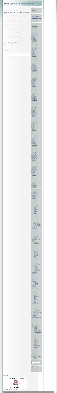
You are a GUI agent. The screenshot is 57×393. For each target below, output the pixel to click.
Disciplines (33, 204)
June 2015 (33, 83)
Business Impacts (37, 329)
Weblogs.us (12, 392)
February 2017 (34, 65)
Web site (35, 358)
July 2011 (33, 126)
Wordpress (33, 370)
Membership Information (35, 17)
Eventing (35, 208)
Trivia (34, 352)
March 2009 (34, 152)
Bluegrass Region (36, 243)
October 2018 (34, 49)
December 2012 (34, 110)
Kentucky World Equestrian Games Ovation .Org (18, 3)
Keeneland (36, 255)
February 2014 (34, 97)
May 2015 (33, 84)
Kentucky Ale (35, 297)
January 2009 (34, 154)
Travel (33, 313)
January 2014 (34, 98)
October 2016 (34, 69)
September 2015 (34, 81)
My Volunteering (34, 279)
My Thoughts (34, 278)
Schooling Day (36, 268)
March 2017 (34, 64)
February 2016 (34, 76)
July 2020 (33, 35)
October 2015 (34, 80)
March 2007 (34, 175)
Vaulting (35, 213)
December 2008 (34, 155)
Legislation (35, 237)
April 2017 (33, 63)
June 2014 (33, 93)
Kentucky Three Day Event (37, 312)
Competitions (34, 198)
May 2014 (33, 94)
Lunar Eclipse (36, 194)
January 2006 (34, 186)
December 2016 (34, 67)
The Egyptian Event (36, 269)
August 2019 (34, 41)
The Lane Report (36, 284)
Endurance (35, 207)
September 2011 (34, 124)
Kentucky (33, 241)
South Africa (35, 314)
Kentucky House (36, 235)
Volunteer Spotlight (36, 323)
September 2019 (34, 40)
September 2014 (34, 91)
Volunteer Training (37, 346)
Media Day (35, 266)
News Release (36, 267)
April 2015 (33, 85)
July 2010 (33, 137)
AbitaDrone (35, 293)
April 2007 (33, 174)
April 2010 (33, 140)
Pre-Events (36, 337)
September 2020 (34, 34)
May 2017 (33, 62)
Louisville (35, 256)
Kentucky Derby (36, 307)
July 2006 (33, 181)
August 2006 (34, 180)
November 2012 (34, 111)
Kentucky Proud (36, 252)
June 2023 (33, 25)
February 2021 (34, 31)
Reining (35, 210)
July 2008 (33, 160)
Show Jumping (36, 212)
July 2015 (33, 82)
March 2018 (34, 55)
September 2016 (34, 70)
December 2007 (34, 166)
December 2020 (34, 32)
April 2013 (33, 106)
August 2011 (34, 125)
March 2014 (34, 96)
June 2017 (33, 61)
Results (36, 339)
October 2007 (34, 168)
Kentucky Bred (36, 251)
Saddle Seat (35, 211)
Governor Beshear (36, 234)
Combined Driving (36, 205)
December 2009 (34, 144)
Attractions (33, 195)
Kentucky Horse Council (37, 224)
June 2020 (33, 36)
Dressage (35, 206)
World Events (34, 353)
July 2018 (33, 51)
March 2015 (34, 86)
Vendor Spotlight (37, 345)
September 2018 (34, 50)
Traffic (36, 344)
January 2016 (34, 77)
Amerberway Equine (36, 296)
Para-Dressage (36, 209)
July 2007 (33, 171)
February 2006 (34, 185)
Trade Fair (36, 343)
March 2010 (34, 141)
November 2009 (34, 145)
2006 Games (35, 327)
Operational (34, 286)
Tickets (36, 342)
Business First (36, 282)
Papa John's (35, 299)
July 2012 (33, 115)
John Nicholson (36, 263)
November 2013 (34, 100)
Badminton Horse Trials (37, 309)
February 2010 (34, 142)
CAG (34, 287)
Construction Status (38, 332)
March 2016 (34, 75)
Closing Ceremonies (38, 330)
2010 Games (35, 328)
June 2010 (33, 138)
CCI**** (35, 311)
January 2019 (34, 46)
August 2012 (34, 114)
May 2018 (33, 53)
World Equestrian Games (35, 326)
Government (34, 233)
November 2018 (34, 48)
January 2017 (34, 66)
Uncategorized (34, 315)
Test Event (36, 341)
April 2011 (33, 129)
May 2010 (33, 139)
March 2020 (34, 37)
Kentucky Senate (36, 236)
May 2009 (33, 150)
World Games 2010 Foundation (36, 356)
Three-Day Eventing (35, 308)
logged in (15, 53)
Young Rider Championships (38, 203)
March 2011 (34, 130)
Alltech (35, 295)
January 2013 (34, 109)
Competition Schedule (38, 331)
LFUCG (35, 238)
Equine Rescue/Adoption (35, 227)
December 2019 (34, 39)
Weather (33, 324)
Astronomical (34, 193)
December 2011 (34, 121)
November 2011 (34, 122)
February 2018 (34, 56)
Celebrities (33, 197)
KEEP (34, 221)
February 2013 (34, 108)
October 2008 (34, 157)
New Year (35, 355)
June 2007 (33, 172)
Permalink (7, 50)
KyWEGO (33, 10)
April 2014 (33, 95)
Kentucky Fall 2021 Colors (36, 16)
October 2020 (34, 33)
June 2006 (33, 182)
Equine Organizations (35, 218)
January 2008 (34, 165)
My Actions (35, 280)
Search (32, 361)
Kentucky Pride (34, 272)
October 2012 (34, 112)
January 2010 (34, 143)
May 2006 (33, 183)
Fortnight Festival (37, 254)
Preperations (37, 338)
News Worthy (34, 281)
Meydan (35, 298)
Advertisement (34, 191)
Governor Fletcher (36, 249)
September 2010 (34, 135)
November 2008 (34, 156)
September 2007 (34, 169)
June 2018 (33, 52)
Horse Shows (36, 250)
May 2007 (33, 173)
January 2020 (34, 38)
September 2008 (34, 158)
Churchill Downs (37, 257)
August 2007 (34, 170)
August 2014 (34, 92)
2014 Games (35, 347)
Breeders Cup (34, 196)
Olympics (33, 285)
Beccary (8, 392)
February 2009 (34, 153)
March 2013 (34, 107)
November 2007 (34, 167)
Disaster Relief (36, 325)
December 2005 (34, 187)
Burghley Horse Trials (37, 310)
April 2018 (33, 54)
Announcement (34, 192)
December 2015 (34, 78)
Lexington (35, 253)
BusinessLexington (36, 283)
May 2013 (33, 105)
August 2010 (34, 136)
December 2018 (34, 47)
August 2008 (34, 159)
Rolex (34, 300)
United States (34, 316)
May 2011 (33, 128)
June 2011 (33, 127)
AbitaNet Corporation (14, 389)
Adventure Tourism (36, 242)
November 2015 (34, 79)
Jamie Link (35, 357)
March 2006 (34, 184)
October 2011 (34, 123)
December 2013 (34, 99)
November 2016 (34, 68)
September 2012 (34, 113)
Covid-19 (35, 354)
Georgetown (35, 248)
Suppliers (36, 340)
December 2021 (34, 26)
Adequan (35, 294)
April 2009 (33, 151)
